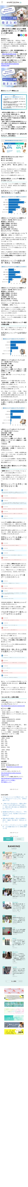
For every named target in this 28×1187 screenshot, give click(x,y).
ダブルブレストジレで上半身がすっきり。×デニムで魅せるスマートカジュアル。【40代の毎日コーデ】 (15, 798)
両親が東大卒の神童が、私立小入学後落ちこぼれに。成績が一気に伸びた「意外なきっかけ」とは (15, 820)
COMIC (19, 839)
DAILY (8, 839)
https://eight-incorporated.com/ (14, 766)
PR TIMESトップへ (6, 782)
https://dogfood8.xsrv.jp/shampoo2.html (11, 778)
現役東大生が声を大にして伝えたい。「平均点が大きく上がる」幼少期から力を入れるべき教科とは (15, 813)
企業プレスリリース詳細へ (8, 780)
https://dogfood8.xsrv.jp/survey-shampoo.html (13, 705)
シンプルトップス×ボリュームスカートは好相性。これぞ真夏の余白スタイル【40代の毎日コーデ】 (15, 826)
